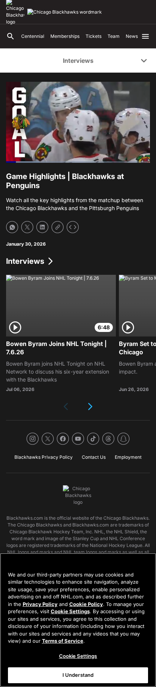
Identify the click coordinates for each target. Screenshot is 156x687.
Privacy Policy (40, 604)
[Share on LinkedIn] (42, 227)
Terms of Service (62, 641)
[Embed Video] (73, 227)
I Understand (78, 675)
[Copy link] (57, 227)
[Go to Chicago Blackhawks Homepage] (64, 12)
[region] (78, 620)
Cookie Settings (70, 611)
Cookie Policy (86, 604)
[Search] (10, 36)
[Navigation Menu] (145, 36)
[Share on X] (27, 227)
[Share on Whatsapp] (12, 227)
